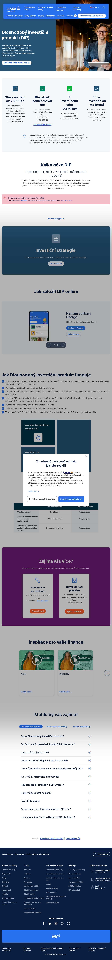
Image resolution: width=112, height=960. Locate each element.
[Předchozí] (49, 345)
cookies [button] (67, 472)
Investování (19, 854)
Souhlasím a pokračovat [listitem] (71, 499)
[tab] (31, 726)
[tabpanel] (56, 782)
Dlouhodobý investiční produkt (37, 854)
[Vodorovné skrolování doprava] (75, 15)
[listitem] (86, 456)
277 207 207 (66, 201)
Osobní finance (7, 854)
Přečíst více (33, 491)
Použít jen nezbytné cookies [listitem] (42, 499)
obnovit (24, 201)
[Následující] (63, 345)
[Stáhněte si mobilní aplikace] (100, 878)
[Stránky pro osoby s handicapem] (100, 886)
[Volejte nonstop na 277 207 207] (100, 871)
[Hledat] (104, 7)
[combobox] (94, 7)
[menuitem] (14, 16)
